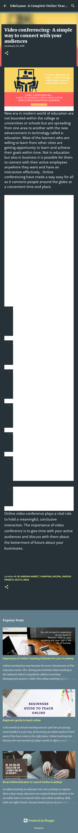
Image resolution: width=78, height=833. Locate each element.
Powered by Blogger (41, 820)
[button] (6, 53)
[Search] (73, 5)
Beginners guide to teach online (22, 720)
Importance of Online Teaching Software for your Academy (38, 658)
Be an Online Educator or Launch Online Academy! (32, 782)
